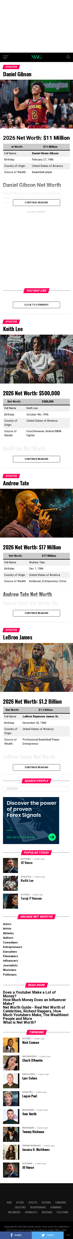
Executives (10, 951)
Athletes (8, 933)
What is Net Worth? (19, 1022)
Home (9, 1202)
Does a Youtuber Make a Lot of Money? (29, 994)
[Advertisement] (36, 26)
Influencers (10, 960)
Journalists (10, 965)
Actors (7, 924)
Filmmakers (10, 956)
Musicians (9, 970)
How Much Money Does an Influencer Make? (34, 1002)
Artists (7, 928)
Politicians (10, 974)
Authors (8, 937)
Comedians (10, 942)
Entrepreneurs (12, 947)
